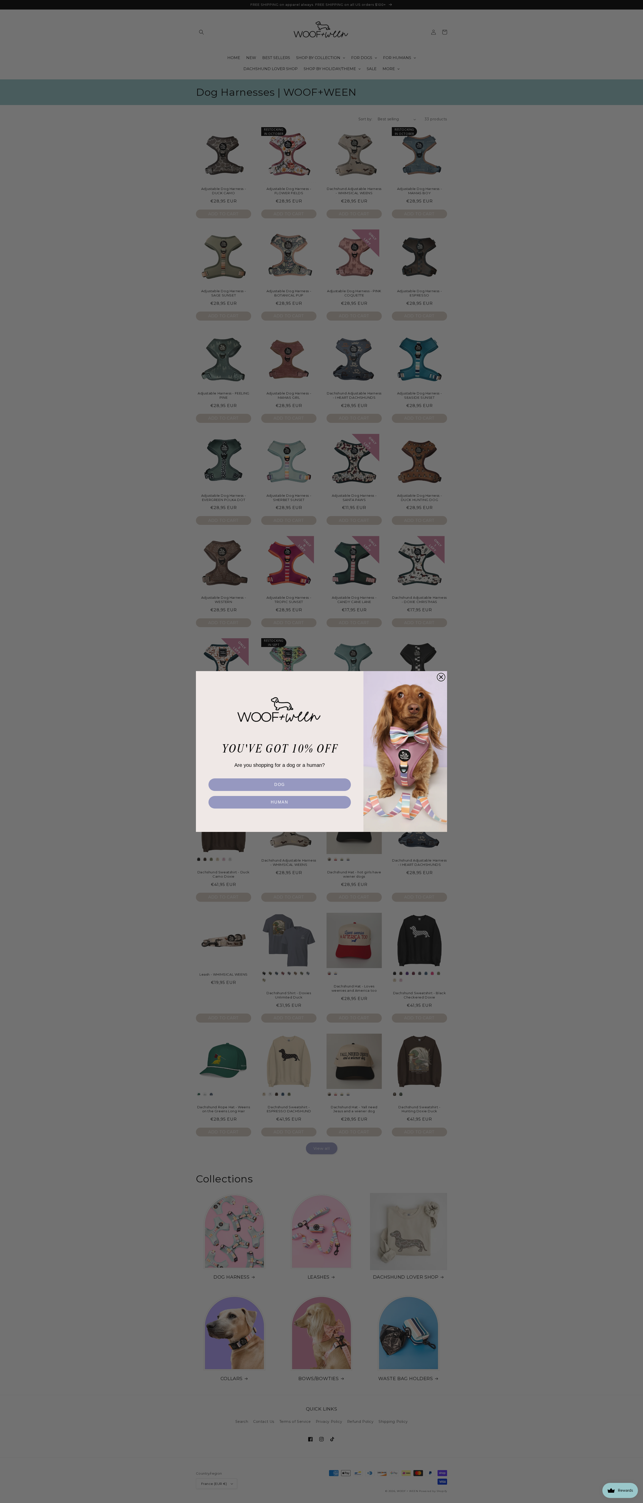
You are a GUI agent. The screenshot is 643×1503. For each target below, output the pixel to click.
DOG (279, 784)
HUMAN (279, 802)
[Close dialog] (441, 677)
